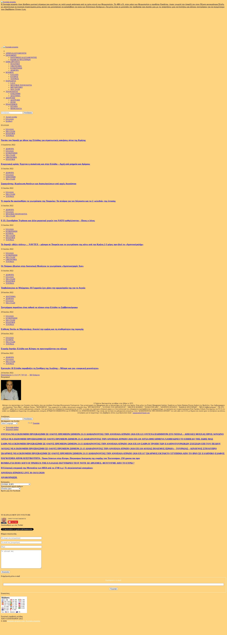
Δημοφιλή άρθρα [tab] (12, 429)
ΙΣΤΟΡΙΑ (14, 106)
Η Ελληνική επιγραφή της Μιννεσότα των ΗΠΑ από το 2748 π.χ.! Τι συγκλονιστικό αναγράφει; (47, 468)
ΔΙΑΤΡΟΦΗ (10, 98)
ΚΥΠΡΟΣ (14, 77)
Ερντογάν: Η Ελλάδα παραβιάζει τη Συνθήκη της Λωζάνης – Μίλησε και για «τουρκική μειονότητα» (50, 368)
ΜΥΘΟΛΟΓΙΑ (16, 109)
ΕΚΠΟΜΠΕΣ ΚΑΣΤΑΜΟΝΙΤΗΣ (23, 57)
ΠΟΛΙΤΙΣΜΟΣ (11, 104)
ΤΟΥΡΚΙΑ (14, 79)
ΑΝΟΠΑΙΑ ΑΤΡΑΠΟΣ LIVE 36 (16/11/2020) (23, 472)
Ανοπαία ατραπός (32, 621)
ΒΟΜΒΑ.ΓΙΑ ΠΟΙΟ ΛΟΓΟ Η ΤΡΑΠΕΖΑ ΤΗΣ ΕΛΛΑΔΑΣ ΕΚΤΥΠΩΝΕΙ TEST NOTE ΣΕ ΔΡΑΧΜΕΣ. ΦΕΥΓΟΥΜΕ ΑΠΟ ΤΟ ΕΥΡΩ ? (67, 463)
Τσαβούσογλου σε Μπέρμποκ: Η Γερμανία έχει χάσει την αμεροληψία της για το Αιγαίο (43, 288)
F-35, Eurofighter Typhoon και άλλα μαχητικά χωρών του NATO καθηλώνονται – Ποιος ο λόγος (48, 220)
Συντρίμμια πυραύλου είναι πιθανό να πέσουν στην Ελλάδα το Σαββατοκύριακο (39, 307)
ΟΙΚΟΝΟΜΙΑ (16, 66)
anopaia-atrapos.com (16, 621)
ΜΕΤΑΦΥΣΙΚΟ (16, 87)
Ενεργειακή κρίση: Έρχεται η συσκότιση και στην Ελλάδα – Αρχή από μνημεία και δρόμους (45, 164)
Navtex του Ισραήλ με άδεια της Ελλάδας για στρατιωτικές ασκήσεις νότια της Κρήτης (43, 140)
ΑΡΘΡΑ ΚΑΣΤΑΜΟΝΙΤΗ (16, 53)
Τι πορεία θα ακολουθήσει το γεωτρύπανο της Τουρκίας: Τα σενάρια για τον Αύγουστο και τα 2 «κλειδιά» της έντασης (58, 201)
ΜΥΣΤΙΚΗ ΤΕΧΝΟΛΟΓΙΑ (21, 85)
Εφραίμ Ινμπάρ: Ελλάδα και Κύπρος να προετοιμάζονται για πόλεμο (34, 348)
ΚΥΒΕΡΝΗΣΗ (16, 68)
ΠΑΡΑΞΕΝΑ (11, 81)
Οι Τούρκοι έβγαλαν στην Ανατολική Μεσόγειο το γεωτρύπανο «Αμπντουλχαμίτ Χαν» (42, 266)
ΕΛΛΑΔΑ (14, 74)
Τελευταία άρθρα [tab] (12, 427)
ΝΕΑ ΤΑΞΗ (15, 89)
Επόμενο (36, 375)
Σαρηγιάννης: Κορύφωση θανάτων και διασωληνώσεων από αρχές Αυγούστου (38, 183)
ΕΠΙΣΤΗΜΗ (15, 94)
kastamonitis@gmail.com (141, 413)
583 (31, 375)
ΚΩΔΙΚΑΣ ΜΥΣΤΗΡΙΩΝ (20, 60)
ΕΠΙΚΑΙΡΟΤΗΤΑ (13, 62)
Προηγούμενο (6, 375)
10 (26, 375)
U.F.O (12, 83)
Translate (36, 423)
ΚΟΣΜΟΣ (10, 72)
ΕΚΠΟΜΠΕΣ (11, 55)
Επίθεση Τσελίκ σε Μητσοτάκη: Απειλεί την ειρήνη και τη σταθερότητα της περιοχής (42, 329)
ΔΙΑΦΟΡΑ (14, 70)
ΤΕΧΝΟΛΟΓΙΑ (12, 91)
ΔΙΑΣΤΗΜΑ (15, 96)
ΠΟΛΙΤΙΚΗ (15, 64)
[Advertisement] (113, 28)
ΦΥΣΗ (13, 102)
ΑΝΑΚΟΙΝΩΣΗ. (9, 477)
